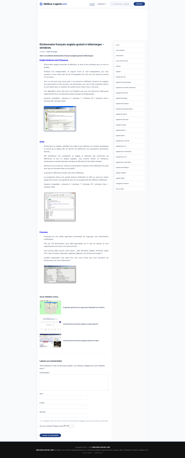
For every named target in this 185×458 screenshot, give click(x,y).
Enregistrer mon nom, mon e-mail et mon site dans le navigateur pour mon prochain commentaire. (76, 421)
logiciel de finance (122, 93)
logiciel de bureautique (123, 82)
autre (117, 45)
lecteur (118, 66)
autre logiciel (120, 50)
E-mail (42, 403)
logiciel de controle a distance (126, 87)
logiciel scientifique (122, 167)
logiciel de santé (121, 114)
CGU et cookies (87, 453)
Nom (42, 394)
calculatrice (119, 55)
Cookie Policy (98, 453)
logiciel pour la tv (121, 157)
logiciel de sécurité (122, 119)
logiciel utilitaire (121, 173)
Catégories (101, 4)
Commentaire (45, 372)
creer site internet (122, 61)
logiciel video (120, 178)
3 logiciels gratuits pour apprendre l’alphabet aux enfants (84, 307)
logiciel (118, 71)
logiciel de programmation (124, 109)
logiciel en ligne (121, 125)
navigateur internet (122, 183)
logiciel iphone (120, 130)
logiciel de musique (122, 103)
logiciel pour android (122, 141)
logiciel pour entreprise (123, 151)
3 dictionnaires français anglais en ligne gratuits (80, 324)
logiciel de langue (52, 51)
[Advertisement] (92, 24)
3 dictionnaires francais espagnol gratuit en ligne (81, 340)
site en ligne (120, 189)
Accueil (92, 4)
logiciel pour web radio (123, 162)
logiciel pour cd (121, 146)
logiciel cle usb (121, 77)
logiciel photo (120, 135)
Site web (42, 412)
